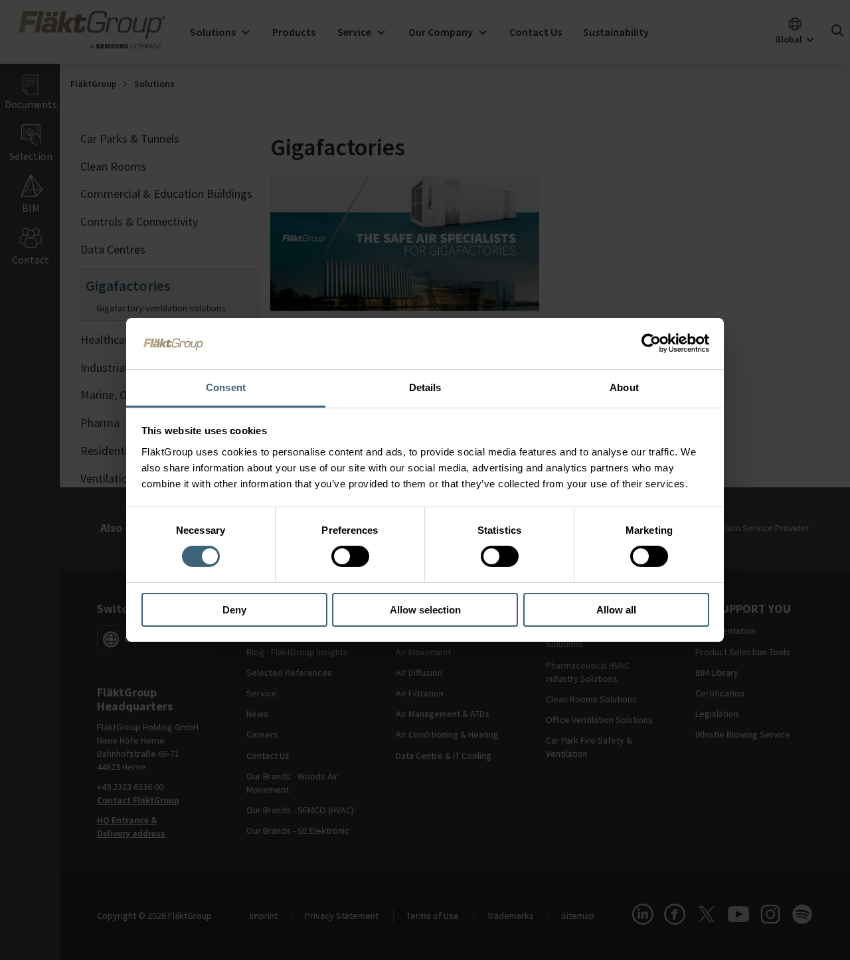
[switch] (350, 556)
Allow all (616, 609)
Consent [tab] (226, 387)
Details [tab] (425, 387)
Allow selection (425, 609)
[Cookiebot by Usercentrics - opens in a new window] (651, 343)
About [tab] (624, 387)
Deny (234, 609)
